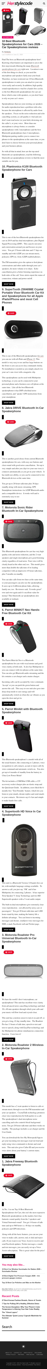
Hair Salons (30, 1354)
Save (7, 10)
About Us (8, 1352)
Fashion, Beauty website (14, 1364)
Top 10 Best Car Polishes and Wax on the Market (21, 1283)
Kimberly (7, 52)
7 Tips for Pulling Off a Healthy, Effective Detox (20, 1304)
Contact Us (18, 1352)
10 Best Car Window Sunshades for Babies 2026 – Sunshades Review (22, 1270)
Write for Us (28, 1352)
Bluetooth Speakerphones (23, 1289)
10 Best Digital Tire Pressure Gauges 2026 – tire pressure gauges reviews (21, 1277)
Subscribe (39, 1354)
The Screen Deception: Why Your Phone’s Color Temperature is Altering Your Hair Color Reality (21, 1308)
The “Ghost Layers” (10, 1312)
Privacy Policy (11, 1354)
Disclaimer (38, 1352)
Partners (21, 1354)
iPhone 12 (31, 359)
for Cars (23, 1290)
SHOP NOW (8, 284)
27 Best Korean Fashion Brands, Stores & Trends (21, 1300)
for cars (41, 355)
